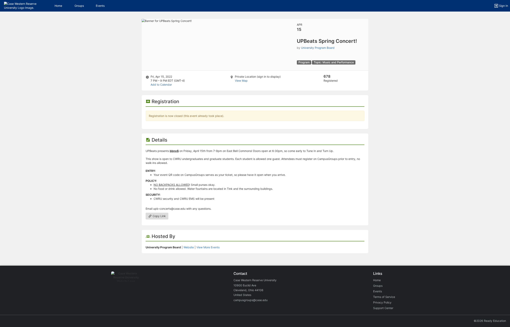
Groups (79, 5)
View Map (241, 80)
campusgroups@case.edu (250, 300)
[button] (20, 5)
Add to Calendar (161, 84)
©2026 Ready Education (490, 320)
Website (188, 247)
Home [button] (58, 5)
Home (377, 280)
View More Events (208, 247)
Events (100, 5)
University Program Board (317, 47)
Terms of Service (384, 297)
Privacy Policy (382, 302)
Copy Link (159, 216)
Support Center (383, 308)
